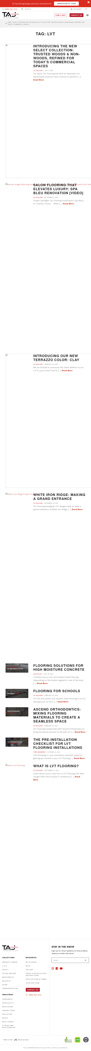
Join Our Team (32, 983)
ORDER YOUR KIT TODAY (66, 3)
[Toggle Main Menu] (87, 15)
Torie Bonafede (39, 752)
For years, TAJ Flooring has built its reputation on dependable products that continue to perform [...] (57, 76)
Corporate (7, 999)
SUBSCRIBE (85, 960)
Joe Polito (37, 674)
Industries (7, 994)
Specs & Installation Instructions (36, 974)
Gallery (29, 970)
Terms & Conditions (60, 1048)
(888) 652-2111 (11, 9)
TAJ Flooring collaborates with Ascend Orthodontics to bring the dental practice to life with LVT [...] (59, 730)
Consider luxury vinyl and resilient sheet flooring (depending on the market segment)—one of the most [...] (58, 680)
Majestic (6, 981)
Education (7, 1014)
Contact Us (76, 15)
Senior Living (8, 1010)
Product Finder (9, 962)
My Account (31, 962)
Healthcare (7, 1007)
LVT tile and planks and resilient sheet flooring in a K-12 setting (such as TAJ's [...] (59, 700)
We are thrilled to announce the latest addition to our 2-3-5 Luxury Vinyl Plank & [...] (58, 369)
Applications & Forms (36, 979)
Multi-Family (8, 1022)
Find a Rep (61, 15)
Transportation (10, 988)
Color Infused (9, 973)
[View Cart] (86, 9)
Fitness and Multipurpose (8, 1026)
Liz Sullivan (38, 70)
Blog (15, 22)
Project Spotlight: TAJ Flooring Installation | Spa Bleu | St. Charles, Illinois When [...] (58, 202)
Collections (8, 957)
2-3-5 (4, 966)
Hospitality (8, 1003)
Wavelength (8, 977)
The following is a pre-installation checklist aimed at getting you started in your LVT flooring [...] (59, 757)
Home (10, 22)
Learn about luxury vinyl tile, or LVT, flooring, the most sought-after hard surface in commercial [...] (58, 776)
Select (5, 970)
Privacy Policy (46, 1048)
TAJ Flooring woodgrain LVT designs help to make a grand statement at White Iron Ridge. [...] (58, 508)
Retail (5, 1018)
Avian (4, 985)
